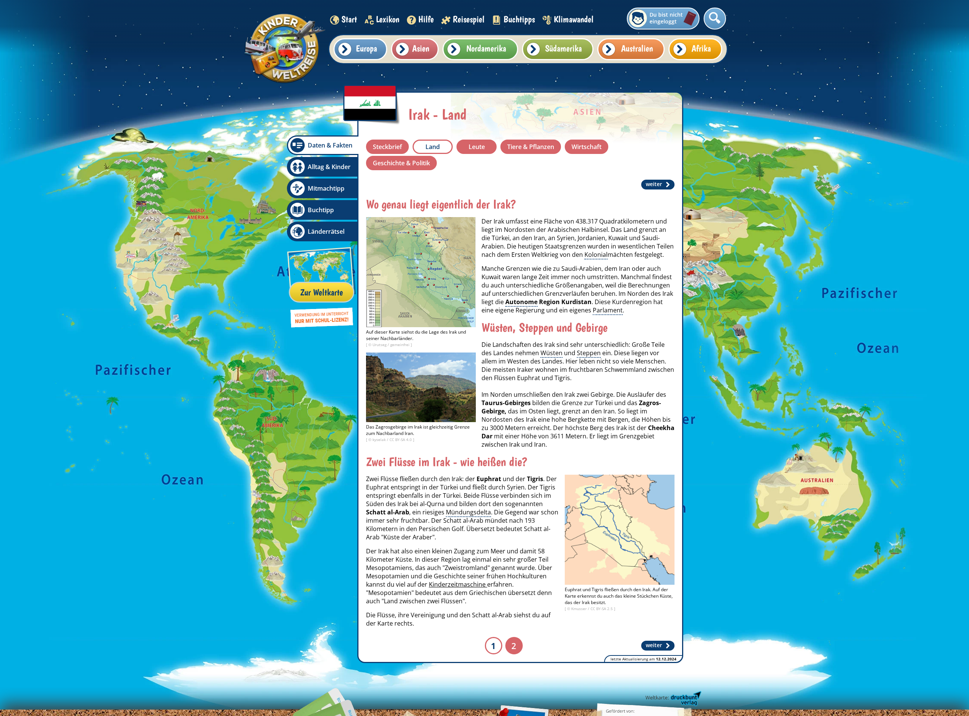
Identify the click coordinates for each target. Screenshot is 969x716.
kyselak (379, 439)
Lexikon (387, 19)
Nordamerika (486, 48)
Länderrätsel (326, 231)
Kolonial (596, 254)
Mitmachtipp (326, 188)
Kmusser (579, 608)
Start (349, 19)
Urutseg (380, 344)
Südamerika (563, 48)
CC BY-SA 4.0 (401, 439)
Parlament (608, 310)
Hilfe (426, 19)
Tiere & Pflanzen (530, 147)
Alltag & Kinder (329, 167)
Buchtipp (321, 210)
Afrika (701, 48)
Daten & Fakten (330, 145)
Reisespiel (468, 19)
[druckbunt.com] (672, 699)
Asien (420, 48)
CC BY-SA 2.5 (602, 608)
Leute (477, 147)
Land (432, 147)
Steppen (589, 353)
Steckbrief (387, 147)
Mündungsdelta (468, 512)
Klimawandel (574, 19)
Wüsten (551, 353)
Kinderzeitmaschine (458, 584)
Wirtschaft (586, 147)
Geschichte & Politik (401, 163)
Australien (637, 48)
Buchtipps (519, 19)
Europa (366, 48)
